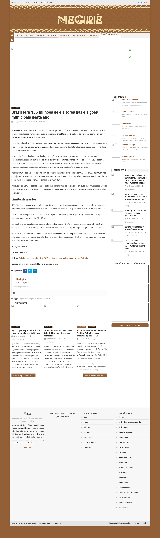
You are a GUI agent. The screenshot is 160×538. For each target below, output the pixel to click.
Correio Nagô (124, 447)
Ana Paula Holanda (130, 99)
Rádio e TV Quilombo (126, 502)
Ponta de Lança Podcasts (128, 492)
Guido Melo (126, 123)
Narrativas (63, 35)
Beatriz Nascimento (17, 339)
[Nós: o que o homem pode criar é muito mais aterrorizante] (117, 213)
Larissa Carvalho (49, 342)
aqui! (55, 264)
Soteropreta (123, 507)
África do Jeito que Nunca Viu (130, 422)
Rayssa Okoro (128, 156)
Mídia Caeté (123, 482)
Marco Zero (123, 472)
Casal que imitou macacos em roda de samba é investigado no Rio (96, 375)
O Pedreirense (124, 487)
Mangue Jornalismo (126, 467)
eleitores (46, 298)
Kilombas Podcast (125, 457)
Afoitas (121, 417)
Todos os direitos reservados (120, 523)
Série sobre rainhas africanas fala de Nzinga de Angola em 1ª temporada (59, 333)
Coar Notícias (124, 442)
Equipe (43, 2)
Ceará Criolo (123, 437)
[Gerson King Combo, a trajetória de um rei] (117, 229)
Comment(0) (42, 122)
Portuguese (111, 34)
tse (50, 298)
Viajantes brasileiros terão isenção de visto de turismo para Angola (136, 197)
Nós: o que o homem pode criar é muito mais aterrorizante (136, 213)
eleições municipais (35, 298)
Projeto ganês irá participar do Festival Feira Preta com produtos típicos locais (91, 333)
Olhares (40, 35)
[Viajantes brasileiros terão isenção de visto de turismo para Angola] (117, 197)
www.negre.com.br (21, 286)
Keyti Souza (129, 222)
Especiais (92, 35)
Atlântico (81, 327)
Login (50, 2)
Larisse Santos (128, 135)
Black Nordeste (78, 35)
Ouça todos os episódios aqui (130, 325)
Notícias (29, 35)
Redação (32, 122)
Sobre (18, 35)
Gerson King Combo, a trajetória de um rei (134, 228)
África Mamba (124, 427)
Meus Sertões (124, 477)
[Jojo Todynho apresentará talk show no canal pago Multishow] (26, 314)
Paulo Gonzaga (128, 144)
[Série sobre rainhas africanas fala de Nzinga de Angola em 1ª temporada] (59, 314)
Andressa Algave (130, 189)
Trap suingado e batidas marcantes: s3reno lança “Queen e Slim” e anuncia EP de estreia (25, 375)
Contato (35, 2)
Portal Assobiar (124, 497)
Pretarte (51, 35)
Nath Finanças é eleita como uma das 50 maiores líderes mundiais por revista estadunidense (136, 179)
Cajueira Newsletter (126, 432)
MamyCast (123, 462)
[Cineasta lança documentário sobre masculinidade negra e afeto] (117, 243)
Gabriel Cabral (128, 111)
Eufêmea (122, 452)
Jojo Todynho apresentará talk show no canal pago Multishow (26, 332)
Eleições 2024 (23, 298)
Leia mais (27, 447)
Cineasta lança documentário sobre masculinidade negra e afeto (135, 244)
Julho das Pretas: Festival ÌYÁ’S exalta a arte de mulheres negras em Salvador (55, 258)
